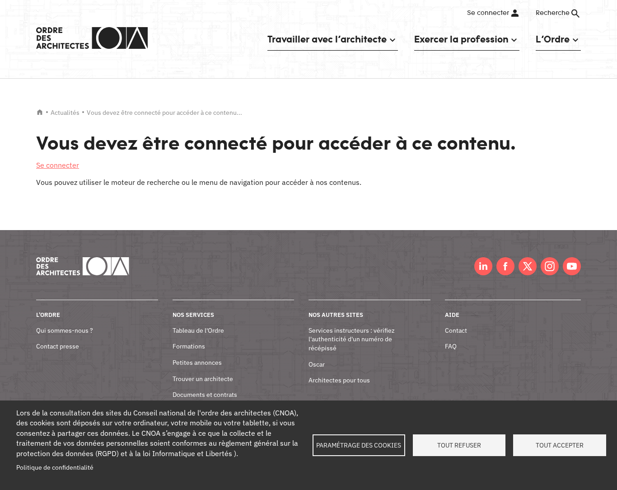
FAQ (451, 346)
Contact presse (57, 346)
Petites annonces (197, 362)
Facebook (505, 266)
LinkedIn (483, 266)
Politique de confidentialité (54, 467)
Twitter (528, 266)
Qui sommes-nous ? (64, 330)
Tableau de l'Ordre (198, 330)
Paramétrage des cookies (358, 445)
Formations (189, 346)
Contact (456, 330)
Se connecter (488, 13)
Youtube (572, 266)
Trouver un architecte (203, 379)
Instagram (550, 266)
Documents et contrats (205, 395)
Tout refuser (459, 445)
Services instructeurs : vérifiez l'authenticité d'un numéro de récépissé (351, 339)
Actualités (65, 112)
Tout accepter (560, 445)
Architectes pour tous (339, 380)
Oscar (316, 364)
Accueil (39, 112)
